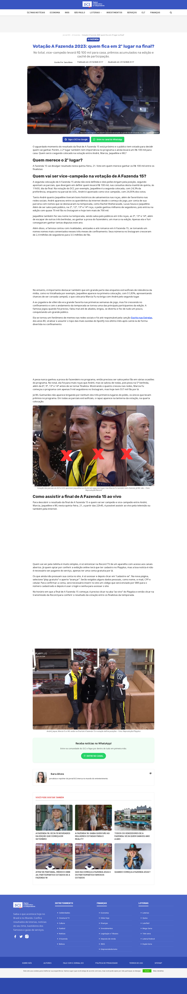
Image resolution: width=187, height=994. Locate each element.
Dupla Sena (147, 944)
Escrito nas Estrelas (141, 317)
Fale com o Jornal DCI (73, 963)
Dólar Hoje (105, 918)
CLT (143, 12)
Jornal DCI (66, 35)
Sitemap (158, 963)
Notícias (62, 933)
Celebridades (64, 913)
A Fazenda (76, 35)
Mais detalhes (158, 971)
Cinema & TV (64, 918)
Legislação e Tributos (109, 933)
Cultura (62, 923)
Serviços (132, 12)
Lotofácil (146, 923)
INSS (67, 12)
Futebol (62, 928)
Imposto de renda (108, 939)
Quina (145, 918)
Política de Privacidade (106, 963)
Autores (47, 963)
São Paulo (79, 12)
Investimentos (114, 12)
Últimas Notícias (36, 12)
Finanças (155, 12)
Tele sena (147, 933)
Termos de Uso (136, 963)
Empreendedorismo (109, 949)
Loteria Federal (149, 939)
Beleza (62, 944)
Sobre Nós (27, 963)
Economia (55, 12)
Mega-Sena (147, 928)
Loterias (95, 12)
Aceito (147, 971)
